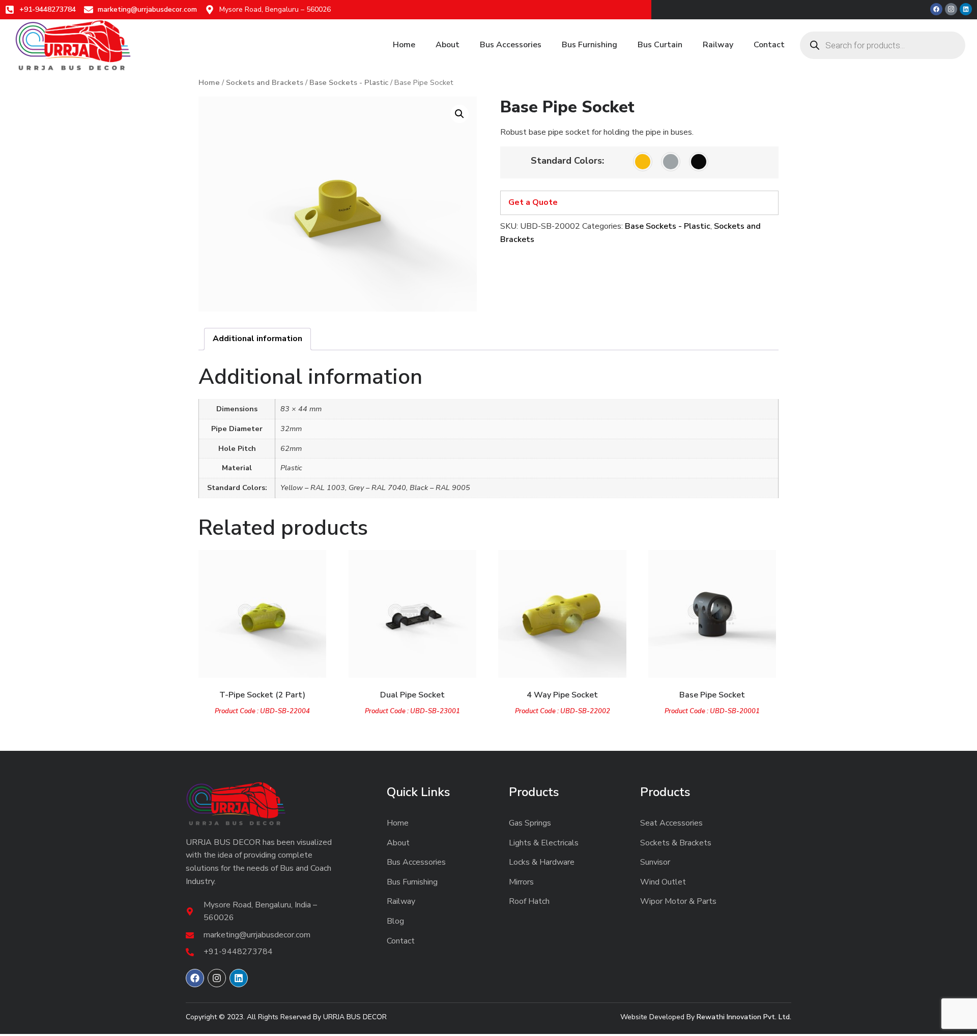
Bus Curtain (660, 44)
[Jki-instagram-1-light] (951, 9)
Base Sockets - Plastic (348, 82)
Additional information (257, 338)
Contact (769, 44)
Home (404, 44)
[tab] (257, 339)
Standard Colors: (567, 161)
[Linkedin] (966, 9)
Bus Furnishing (589, 44)
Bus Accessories (510, 44)
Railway (718, 44)
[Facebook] (936, 9)
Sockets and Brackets (264, 82)
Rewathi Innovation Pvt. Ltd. (744, 1017)
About (447, 44)
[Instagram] (217, 978)
